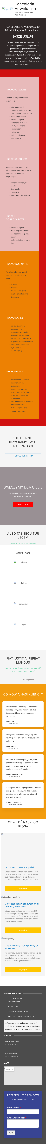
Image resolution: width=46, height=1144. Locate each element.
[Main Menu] (41, 9)
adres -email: (14, 1107)
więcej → (23, 888)
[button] (23, 456)
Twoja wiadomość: (16, 1118)
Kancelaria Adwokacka (25, 6)
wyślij (11, 1133)
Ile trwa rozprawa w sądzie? (19, 867)
